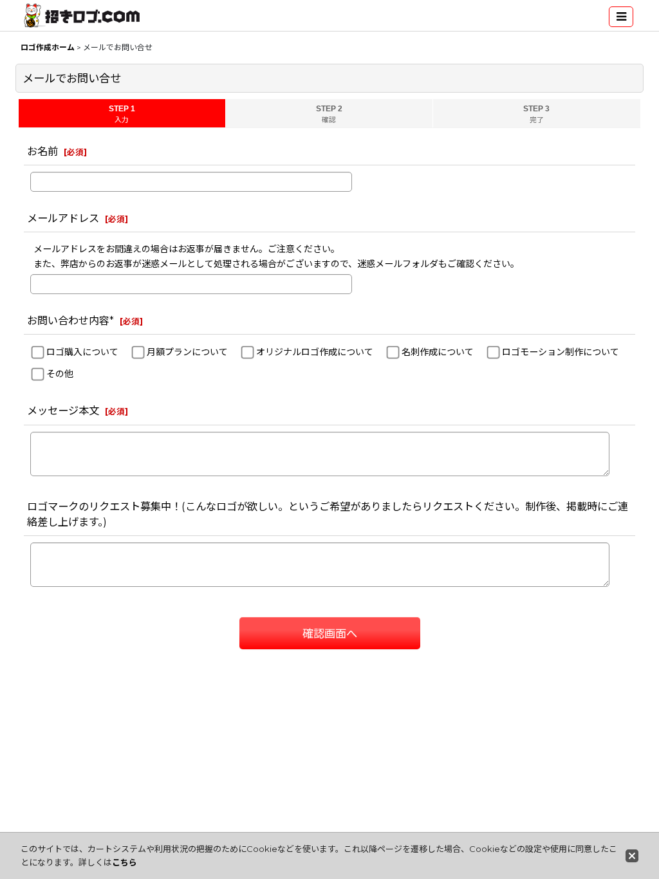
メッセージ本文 (63, 410)
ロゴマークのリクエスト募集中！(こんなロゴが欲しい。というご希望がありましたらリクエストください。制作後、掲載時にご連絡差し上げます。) (327, 514)
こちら (124, 862)
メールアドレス (63, 218)
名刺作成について (438, 352)
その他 (59, 374)
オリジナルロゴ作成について (314, 352)
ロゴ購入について (82, 352)
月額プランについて (187, 352)
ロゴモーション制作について (560, 352)
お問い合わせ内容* (70, 320)
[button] (621, 16)
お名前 (42, 151)
